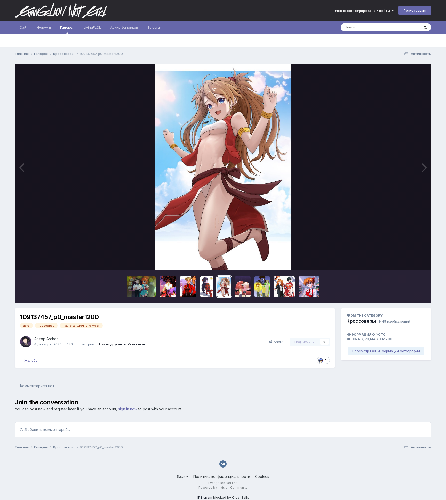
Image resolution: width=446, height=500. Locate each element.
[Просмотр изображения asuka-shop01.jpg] (309, 286)
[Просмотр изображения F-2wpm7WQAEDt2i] (262, 286)
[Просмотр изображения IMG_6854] (206, 286)
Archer (52, 339)
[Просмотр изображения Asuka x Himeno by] (284, 286)
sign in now (127, 409)
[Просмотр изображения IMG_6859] (168, 286)
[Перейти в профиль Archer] (25, 341)
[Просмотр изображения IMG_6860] (188, 286)
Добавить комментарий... (46, 429)
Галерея (67, 27)
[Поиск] (425, 27)
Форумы (44, 27)
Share (277, 342)
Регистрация (415, 10)
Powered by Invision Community (223, 487)
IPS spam (204, 497)
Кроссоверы (361, 321)
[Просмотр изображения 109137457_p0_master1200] (224, 286)
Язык (181, 476)
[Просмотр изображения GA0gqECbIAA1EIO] (141, 286)
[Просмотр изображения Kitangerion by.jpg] (243, 286)
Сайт (24, 27)
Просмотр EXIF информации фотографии (386, 351)
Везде (408, 27)
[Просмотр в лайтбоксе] (223, 167)
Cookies (262, 476)
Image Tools (409, 261)
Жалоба (31, 360)
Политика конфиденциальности (221, 476)
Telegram (155, 27)
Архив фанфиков (124, 27)
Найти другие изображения (122, 344)
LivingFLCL (92, 27)
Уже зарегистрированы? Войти (363, 11)
